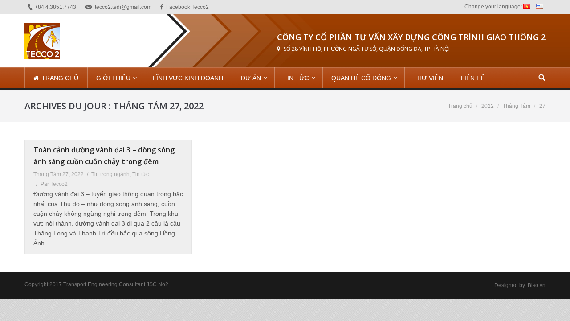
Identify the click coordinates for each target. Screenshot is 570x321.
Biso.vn (537, 285)
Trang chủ (460, 106)
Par (54, 184)
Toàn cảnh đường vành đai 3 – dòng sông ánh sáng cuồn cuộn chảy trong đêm (104, 155)
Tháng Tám (516, 106)
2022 (487, 106)
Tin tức (140, 174)
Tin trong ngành (110, 174)
